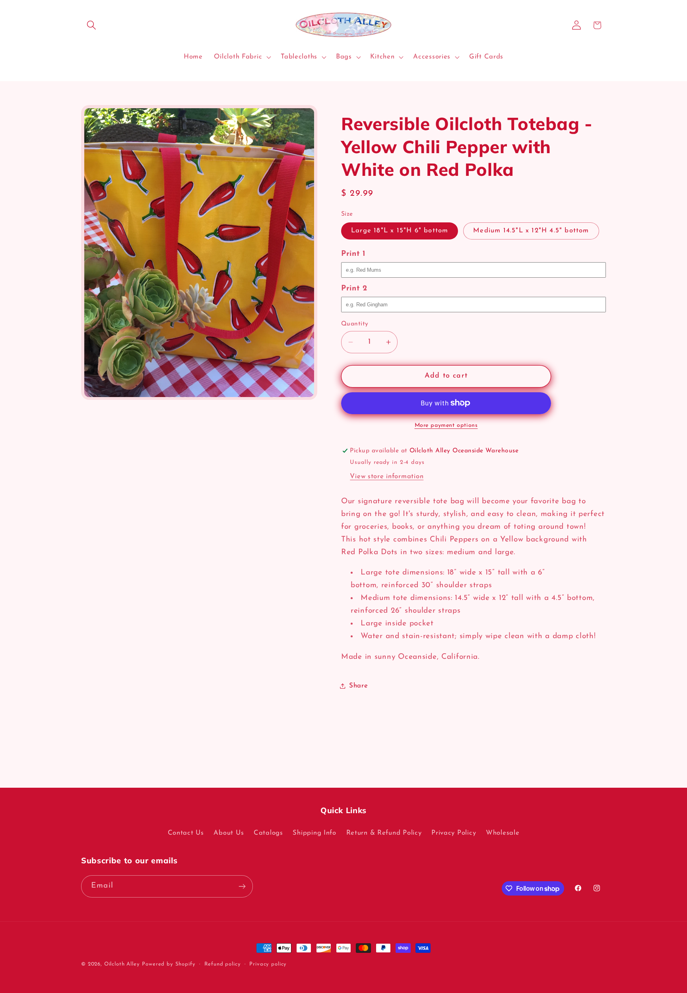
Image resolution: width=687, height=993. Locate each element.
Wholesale (502, 832)
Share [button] (358, 685)
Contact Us (186, 832)
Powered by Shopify (168, 964)
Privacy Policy (453, 832)
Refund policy (222, 964)
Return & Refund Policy (384, 832)
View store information (386, 476)
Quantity (355, 324)
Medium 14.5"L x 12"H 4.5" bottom (531, 230)
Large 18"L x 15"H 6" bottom (399, 230)
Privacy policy (268, 964)
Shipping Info (314, 832)
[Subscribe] (241, 886)
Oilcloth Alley (122, 964)
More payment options (446, 425)
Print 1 (353, 254)
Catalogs (268, 832)
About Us (228, 832)
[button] (91, 25)
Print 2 (354, 288)
